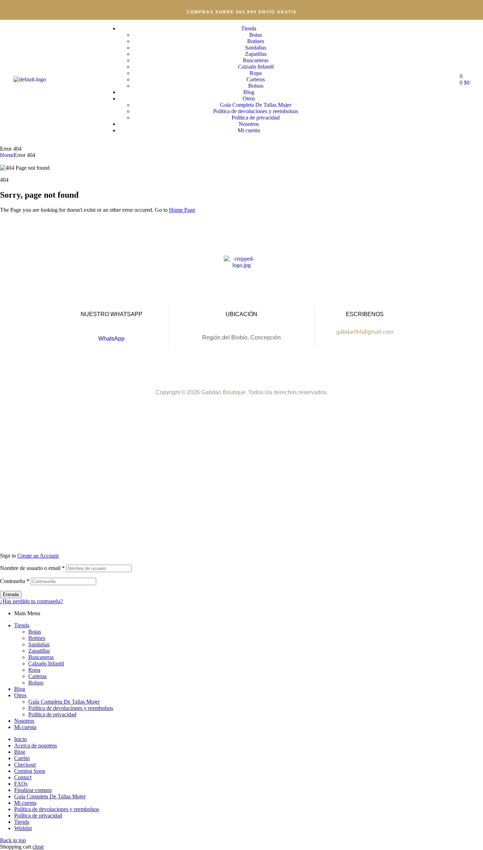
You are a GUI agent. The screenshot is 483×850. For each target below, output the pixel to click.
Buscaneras (41, 657)
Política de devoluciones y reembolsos (70, 708)
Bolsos (35, 683)
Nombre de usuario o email (32, 568)
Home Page (182, 210)
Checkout (25, 765)
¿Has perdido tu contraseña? (31, 601)
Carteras (37, 676)
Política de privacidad (52, 714)
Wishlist (23, 828)
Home (7, 155)
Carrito (22, 758)
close (38, 847)
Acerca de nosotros (35, 746)
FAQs (21, 784)
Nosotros (24, 721)
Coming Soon (29, 771)
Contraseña (14, 581)
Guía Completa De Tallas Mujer (64, 702)
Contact (22, 777)
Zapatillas (39, 651)
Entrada (11, 594)
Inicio (20, 739)
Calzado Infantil (46, 663)
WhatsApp (111, 339)
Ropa (34, 670)
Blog (19, 689)
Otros (20, 695)
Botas (34, 632)
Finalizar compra (33, 790)
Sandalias (39, 644)
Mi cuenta (25, 727)
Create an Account (38, 556)
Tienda (21, 625)
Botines (36, 638)
